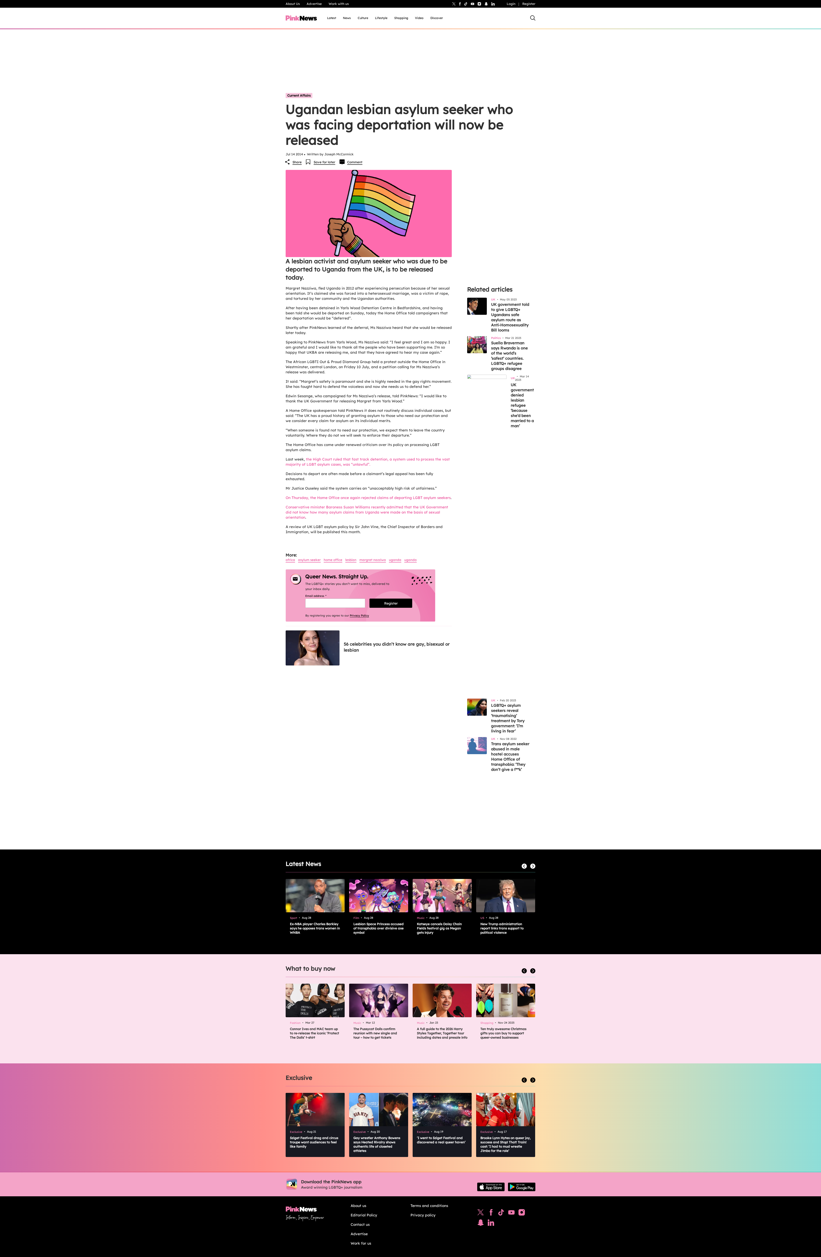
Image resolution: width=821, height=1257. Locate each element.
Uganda (395, 560)
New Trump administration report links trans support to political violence (502, 928)
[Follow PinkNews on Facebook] (491, 1213)
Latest (331, 18)
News (347, 18)
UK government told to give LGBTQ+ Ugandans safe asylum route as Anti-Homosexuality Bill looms (510, 317)
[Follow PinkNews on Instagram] (522, 1213)
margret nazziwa (372, 560)
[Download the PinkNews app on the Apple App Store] (491, 1187)
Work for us (361, 1243)
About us (358, 1205)
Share (297, 162)
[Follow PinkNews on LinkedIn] (493, 3)
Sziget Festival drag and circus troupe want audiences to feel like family (314, 1142)
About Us (293, 4)
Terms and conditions (429, 1205)
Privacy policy (423, 1215)
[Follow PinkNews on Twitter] (481, 1213)
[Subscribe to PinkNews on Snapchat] (481, 1224)
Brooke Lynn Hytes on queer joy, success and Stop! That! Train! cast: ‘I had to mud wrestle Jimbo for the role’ (505, 1144)
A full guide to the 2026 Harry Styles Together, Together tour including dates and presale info (442, 1033)
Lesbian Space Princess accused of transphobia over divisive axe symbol (378, 928)
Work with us (339, 4)
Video (419, 18)
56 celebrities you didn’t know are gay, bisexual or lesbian (397, 647)
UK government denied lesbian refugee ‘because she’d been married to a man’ (522, 405)
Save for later (324, 162)
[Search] (532, 18)
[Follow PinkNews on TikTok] (501, 1213)
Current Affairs (299, 95)
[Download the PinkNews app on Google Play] (521, 1187)
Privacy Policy (359, 615)
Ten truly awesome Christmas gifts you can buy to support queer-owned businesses (503, 1033)
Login (511, 4)
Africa (290, 560)
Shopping (401, 18)
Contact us (360, 1224)
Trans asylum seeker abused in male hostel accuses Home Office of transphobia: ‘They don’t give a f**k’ (510, 756)
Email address (321, 596)
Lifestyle (381, 18)
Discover (436, 18)
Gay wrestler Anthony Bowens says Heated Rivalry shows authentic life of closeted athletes (376, 1144)
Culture (363, 18)
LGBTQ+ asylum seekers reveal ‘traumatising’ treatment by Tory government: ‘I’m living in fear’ (507, 718)
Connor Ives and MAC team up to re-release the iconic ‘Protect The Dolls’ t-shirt (314, 1033)
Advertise (314, 4)
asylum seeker (309, 560)
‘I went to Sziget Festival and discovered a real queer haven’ (441, 1140)
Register (528, 4)
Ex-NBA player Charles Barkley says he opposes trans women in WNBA (315, 928)
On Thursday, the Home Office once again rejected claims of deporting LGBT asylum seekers (368, 497)
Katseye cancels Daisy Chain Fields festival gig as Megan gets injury (439, 928)
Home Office (333, 560)
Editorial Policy (364, 1215)
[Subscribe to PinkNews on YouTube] (511, 1213)
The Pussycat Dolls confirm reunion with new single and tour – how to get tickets (375, 1033)
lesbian (350, 560)
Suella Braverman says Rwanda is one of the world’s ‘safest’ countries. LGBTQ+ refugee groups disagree (509, 355)
